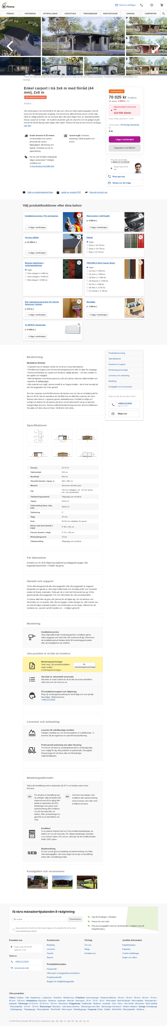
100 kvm (21, 1000)
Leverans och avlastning (119, 375)
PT (73, 1021)
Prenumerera (75, 919)
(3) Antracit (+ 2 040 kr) (98, 281)
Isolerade (61, 1000)
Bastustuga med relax (90, 1006)
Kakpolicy (126, 949)
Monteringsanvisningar (118, 370)
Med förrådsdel (123, 1000)
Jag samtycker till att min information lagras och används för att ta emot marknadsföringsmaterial (45, 929)
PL (84, 1021)
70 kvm (153, 997)
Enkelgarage (152, 1006)
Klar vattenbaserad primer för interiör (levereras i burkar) (42, 303)
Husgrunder (52, 969)
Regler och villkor (129, 957)
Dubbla (107, 1009)
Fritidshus (80, 997)
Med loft (70, 1000)
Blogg (87, 949)
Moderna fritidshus (108, 997)
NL (77, 1021)
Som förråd (128, 1003)
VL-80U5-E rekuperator (35, 325)
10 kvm (27, 1006)
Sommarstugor (92, 997)
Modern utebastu (130, 1006)
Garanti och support (117, 364)
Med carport (67, 1009)
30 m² (102, 1000)
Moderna (52, 1000)
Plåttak (90, 237)
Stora (120, 1003)
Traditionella (86, 1003)
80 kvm (12, 1000)
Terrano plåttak (32, 237)
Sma (114, 1003)
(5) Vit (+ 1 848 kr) (96, 284)
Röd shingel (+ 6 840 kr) (37, 280)
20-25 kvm (44, 1003)
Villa (27, 997)
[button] (37, 436)
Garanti (50, 953)
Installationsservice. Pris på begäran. (41, 216)
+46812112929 (120, 162)
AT (80, 1021)
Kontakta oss (90, 953)
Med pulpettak (16, 1006)
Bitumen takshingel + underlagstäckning (34, 264)
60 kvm (145, 997)
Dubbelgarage (16, 1009)
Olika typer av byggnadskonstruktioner (63, 973)
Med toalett (111, 1000)
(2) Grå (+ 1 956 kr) (97, 274)
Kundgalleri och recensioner (120, 387)
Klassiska (42, 1000)
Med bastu (80, 1000)
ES (69, 1021)
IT (65, 1021)
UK (53, 1021)
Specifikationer (115, 359)
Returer (50, 957)
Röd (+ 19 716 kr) (96, 252)
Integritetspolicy (129, 945)
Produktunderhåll (54, 977)
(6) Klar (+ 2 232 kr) (97, 287)
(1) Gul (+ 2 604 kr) (97, 271)
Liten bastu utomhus (70, 1006)
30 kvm (121, 997)
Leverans (51, 949)
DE (61, 1021)
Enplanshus (36, 997)
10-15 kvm (33, 1003)
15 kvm (35, 1006)
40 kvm (129, 997)
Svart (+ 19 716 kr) (97, 249)
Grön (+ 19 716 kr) (96, 245)
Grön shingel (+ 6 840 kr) (37, 273)
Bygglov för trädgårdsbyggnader (60, 981)
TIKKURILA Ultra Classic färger (101, 263)
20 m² (88, 1000)
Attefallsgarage (80, 1009)
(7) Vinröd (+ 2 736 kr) (98, 291)
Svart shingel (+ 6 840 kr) (37, 277)
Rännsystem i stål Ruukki (98, 216)
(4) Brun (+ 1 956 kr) (97, 277)
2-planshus (47, 997)
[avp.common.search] (163, 13)
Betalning (112, 381)
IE (88, 1021)
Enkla (100, 1009)
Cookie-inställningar (130, 953)
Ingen (91, 242)
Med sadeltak (137, 1000)
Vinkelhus (57, 997)
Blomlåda (91, 302)
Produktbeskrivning (117, 353)
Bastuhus (56, 1006)
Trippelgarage (29, 1009)
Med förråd (56, 1009)
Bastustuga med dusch (111, 1006)
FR (57, 1021)
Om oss (88, 945)
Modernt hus (68, 997)
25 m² (95, 1000)
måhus (21, 997)
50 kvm (137, 997)
